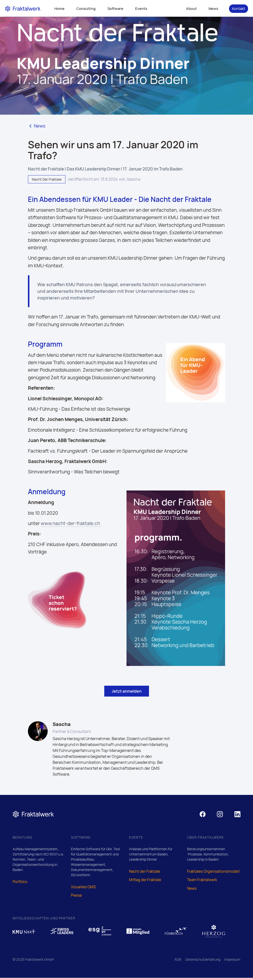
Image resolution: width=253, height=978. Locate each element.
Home (59, 8)
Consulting (86, 8)
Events (141, 8)
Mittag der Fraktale (145, 879)
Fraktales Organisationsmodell (213, 871)
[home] (22, 8)
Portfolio (20, 881)
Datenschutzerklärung (202, 959)
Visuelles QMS (83, 887)
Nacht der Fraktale (144, 871)
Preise (76, 895)
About (191, 8)
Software (115, 8)
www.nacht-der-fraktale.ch (71, 523)
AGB (177, 959)
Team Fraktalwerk (202, 879)
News (213, 8)
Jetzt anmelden (127, 691)
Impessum (232, 959)
